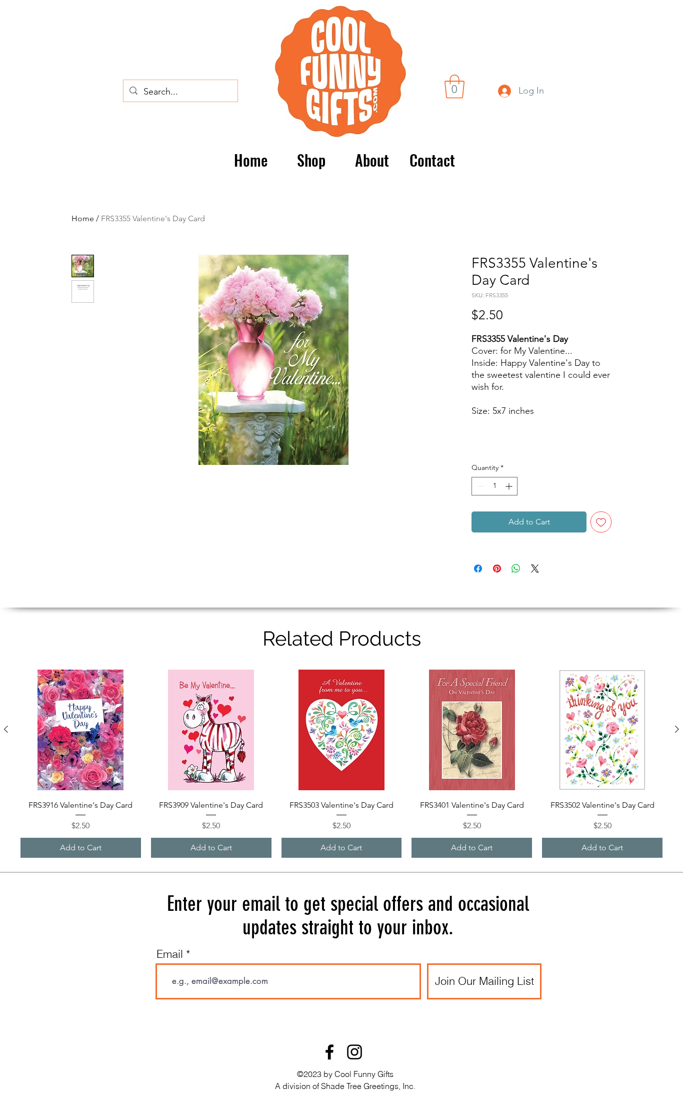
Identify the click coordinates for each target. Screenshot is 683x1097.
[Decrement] (479, 486)
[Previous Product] (6, 729)
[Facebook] (330, 1052)
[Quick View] (80, 730)
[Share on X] (535, 569)
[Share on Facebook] (478, 569)
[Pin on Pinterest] (497, 569)
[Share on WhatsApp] (516, 569)
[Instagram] (354, 1052)
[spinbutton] (495, 486)
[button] (454, 87)
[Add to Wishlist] (601, 521)
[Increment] (510, 486)
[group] (341, 764)
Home (83, 218)
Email (169, 953)
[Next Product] (677, 729)
